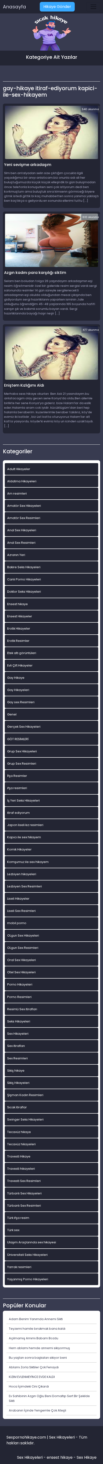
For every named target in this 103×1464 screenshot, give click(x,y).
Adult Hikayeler (18, 469)
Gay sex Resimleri (20, 702)
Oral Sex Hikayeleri (21, 960)
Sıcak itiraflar (17, 1107)
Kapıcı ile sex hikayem (24, 837)
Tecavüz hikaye (19, 1132)
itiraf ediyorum (18, 813)
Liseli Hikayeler (18, 899)
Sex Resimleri (17, 1058)
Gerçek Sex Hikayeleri (23, 727)
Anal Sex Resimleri (21, 543)
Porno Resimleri (19, 997)
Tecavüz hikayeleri (21, 1144)
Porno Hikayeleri (19, 984)
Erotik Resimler (18, 641)
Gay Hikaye (15, 678)
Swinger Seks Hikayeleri (25, 1119)
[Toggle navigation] (93, 7)
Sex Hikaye (87, 1457)
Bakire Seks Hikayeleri (23, 567)
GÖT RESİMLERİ (18, 739)
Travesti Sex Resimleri (24, 1181)
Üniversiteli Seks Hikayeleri (27, 1255)
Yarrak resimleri (19, 1267)
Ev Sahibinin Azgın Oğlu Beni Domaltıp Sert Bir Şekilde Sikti (49, 1398)
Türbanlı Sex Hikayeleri (24, 1193)
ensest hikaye (60, 1457)
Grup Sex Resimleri (21, 764)
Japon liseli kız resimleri (25, 825)
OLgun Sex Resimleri (22, 948)
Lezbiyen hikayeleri (21, 874)
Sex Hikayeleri (18, 1034)
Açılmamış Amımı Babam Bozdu (33, 1338)
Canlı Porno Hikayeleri (24, 579)
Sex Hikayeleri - (32, 1457)
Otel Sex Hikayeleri (21, 972)
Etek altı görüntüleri (21, 653)
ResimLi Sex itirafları (22, 1009)
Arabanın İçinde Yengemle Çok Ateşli (37, 1410)
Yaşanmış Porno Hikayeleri (27, 1279)
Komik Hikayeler (19, 849)
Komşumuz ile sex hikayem (28, 862)
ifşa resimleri (17, 788)
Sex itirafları (16, 1046)
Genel (12, 714)
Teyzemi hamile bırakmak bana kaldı (37, 1329)
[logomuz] (51, 33)
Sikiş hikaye (15, 1070)
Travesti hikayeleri (21, 1169)
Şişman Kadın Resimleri (25, 1095)
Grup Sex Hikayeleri (22, 751)
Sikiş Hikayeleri (18, 1083)
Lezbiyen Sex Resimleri (24, 886)
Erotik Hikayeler (18, 628)
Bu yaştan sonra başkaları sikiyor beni (38, 1358)
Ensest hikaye (17, 604)
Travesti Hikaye (18, 1156)
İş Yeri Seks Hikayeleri (23, 800)
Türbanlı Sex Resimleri (24, 1206)
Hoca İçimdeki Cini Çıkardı (29, 1386)
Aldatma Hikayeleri (21, 481)
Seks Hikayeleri (18, 1021)
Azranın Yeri (16, 555)
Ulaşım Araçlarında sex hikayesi (31, 1242)
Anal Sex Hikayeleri (21, 530)
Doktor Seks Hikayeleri (24, 592)
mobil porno (16, 923)
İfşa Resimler (17, 776)
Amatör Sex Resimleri (23, 518)
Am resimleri (17, 493)
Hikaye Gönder (57, 6)
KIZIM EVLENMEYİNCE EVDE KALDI (32, 1377)
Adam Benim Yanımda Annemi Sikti (36, 1319)
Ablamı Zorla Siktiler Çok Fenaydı (34, 1367)
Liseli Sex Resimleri (21, 911)
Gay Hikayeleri (18, 690)
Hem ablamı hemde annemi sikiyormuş (39, 1348)
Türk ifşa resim (18, 1218)
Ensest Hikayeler (19, 616)
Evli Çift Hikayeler (20, 665)
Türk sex (13, 1230)
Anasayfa (14, 6)
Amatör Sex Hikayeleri (24, 506)
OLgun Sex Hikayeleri (23, 935)
